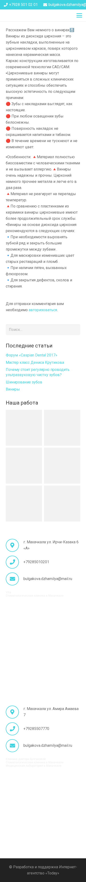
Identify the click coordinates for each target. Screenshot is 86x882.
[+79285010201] (14, 562)
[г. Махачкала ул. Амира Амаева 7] (14, 712)
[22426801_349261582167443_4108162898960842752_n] (24, 504)
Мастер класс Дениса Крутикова (35, 362)
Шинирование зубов (24, 382)
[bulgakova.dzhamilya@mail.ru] (14, 578)
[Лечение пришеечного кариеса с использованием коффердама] (62, 428)
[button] (79, 15)
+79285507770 (36, 728)
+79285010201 (36, 562)
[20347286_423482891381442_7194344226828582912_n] (62, 504)
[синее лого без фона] (9, 15)
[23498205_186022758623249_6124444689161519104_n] (24, 428)
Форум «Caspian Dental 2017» (31, 355)
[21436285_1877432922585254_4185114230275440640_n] (24, 466)
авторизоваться (43, 310)
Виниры (13, 389)
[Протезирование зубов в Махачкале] (62, 466)
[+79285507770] (14, 728)
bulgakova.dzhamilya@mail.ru (47, 578)
